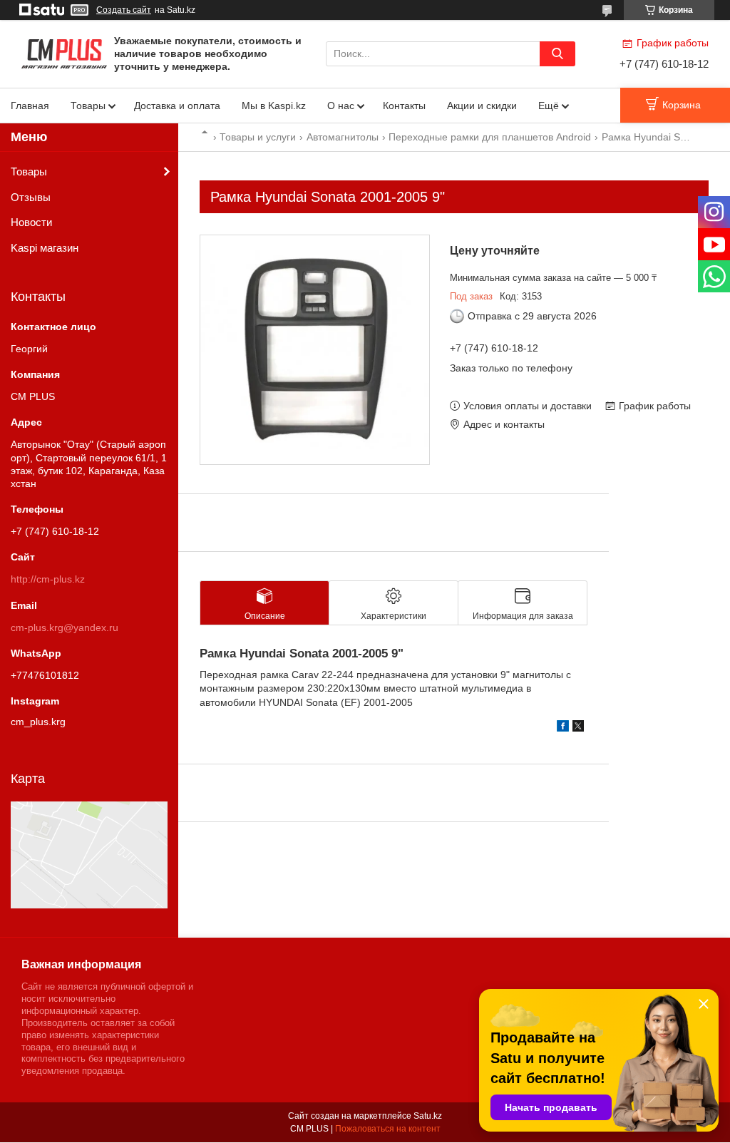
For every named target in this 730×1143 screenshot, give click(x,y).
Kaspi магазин (44, 248)
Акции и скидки (482, 105)
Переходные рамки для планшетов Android (490, 137)
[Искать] (557, 53)
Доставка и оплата (177, 105)
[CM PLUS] (64, 52)
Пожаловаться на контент (388, 1129)
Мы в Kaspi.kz (274, 105)
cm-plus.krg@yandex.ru (64, 627)
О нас (340, 105)
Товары (88, 105)
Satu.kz (427, 1116)
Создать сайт (123, 10)
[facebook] (563, 728)
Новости (31, 222)
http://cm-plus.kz (48, 579)
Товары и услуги (258, 137)
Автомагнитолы (343, 137)
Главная (30, 105)
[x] (578, 728)
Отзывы (31, 197)
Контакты (404, 105)
